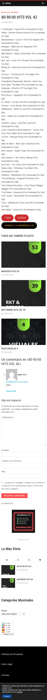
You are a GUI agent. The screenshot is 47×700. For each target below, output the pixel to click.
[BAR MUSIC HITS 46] (8, 580)
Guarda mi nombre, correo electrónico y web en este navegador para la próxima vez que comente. (23, 486)
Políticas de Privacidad (12, 654)
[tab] (6, 560)
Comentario (8, 417)
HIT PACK (14, 12)
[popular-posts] (6, 560)
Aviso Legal (6, 664)
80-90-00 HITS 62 (24, 566)
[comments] (29, 560)
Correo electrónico (11, 461)
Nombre (5, 450)
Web (3, 472)
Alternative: (7, 503)
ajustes (19, 692)
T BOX (7, 218)
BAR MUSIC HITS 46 (25, 579)
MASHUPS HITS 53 (10, 271)
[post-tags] (40, 560)
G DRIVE (22, 218)
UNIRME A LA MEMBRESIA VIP (19, 225)
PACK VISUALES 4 (9, 348)
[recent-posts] (18, 560)
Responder (11, 391)
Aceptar (6, 696)
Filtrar (4, 610)
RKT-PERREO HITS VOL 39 (13, 310)
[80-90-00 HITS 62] (8, 566)
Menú (8, 3)
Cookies (5, 675)
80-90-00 (5, 12)
